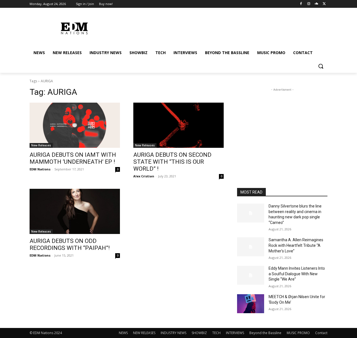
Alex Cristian (143, 176)
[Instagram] (309, 4)
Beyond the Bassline (265, 332)
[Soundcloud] (316, 4)
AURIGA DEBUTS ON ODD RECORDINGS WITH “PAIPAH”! (70, 244)
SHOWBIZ (199, 332)
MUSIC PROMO (298, 332)
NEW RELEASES (144, 332)
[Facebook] (301, 4)
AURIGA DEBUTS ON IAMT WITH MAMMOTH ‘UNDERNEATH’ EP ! (73, 158)
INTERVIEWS (235, 332)
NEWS (123, 332)
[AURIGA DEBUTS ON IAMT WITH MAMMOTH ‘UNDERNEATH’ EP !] (75, 125)
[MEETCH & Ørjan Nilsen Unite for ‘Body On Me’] (250, 303)
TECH (216, 332)
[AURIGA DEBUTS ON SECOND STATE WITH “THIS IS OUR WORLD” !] (178, 125)
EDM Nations (40, 169)
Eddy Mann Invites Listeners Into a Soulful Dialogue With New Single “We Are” (297, 273)
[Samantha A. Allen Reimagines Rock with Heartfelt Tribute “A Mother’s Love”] (250, 246)
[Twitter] (324, 4)
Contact (321, 332)
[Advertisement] (282, 127)
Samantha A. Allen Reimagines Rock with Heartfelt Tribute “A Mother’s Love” (296, 245)
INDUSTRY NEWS (173, 332)
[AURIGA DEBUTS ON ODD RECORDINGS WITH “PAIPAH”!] (75, 211)
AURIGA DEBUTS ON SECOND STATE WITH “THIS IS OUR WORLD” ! (172, 161)
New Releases (41, 145)
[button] (320, 66)
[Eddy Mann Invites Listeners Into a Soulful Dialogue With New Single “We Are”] (250, 275)
